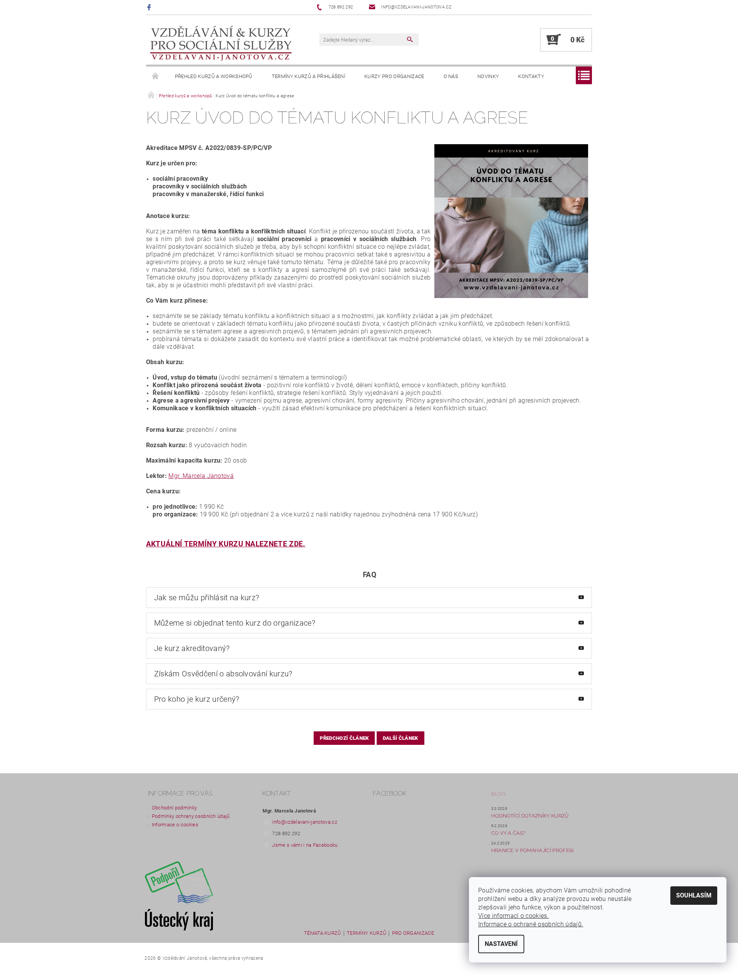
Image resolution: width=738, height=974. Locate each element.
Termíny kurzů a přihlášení (308, 76)
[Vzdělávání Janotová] (221, 43)
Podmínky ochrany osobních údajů (191, 816)
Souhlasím (693, 895)
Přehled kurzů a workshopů (214, 76)
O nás (451, 76)
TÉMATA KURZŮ (322, 933)
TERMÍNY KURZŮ (366, 933)
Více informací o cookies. (513, 915)
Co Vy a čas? (508, 833)
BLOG (498, 794)
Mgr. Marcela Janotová (201, 476)
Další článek (400, 738)
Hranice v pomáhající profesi (532, 850)
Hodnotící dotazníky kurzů (530, 816)
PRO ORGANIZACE (413, 933)
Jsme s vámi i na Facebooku (304, 845)
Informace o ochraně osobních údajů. (530, 924)
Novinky (488, 76)
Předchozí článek (344, 738)
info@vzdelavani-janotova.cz (304, 822)
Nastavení (501, 943)
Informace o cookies (175, 824)
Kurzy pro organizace (394, 76)
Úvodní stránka (155, 77)
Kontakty (531, 76)
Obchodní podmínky (174, 808)
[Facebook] (150, 7)
